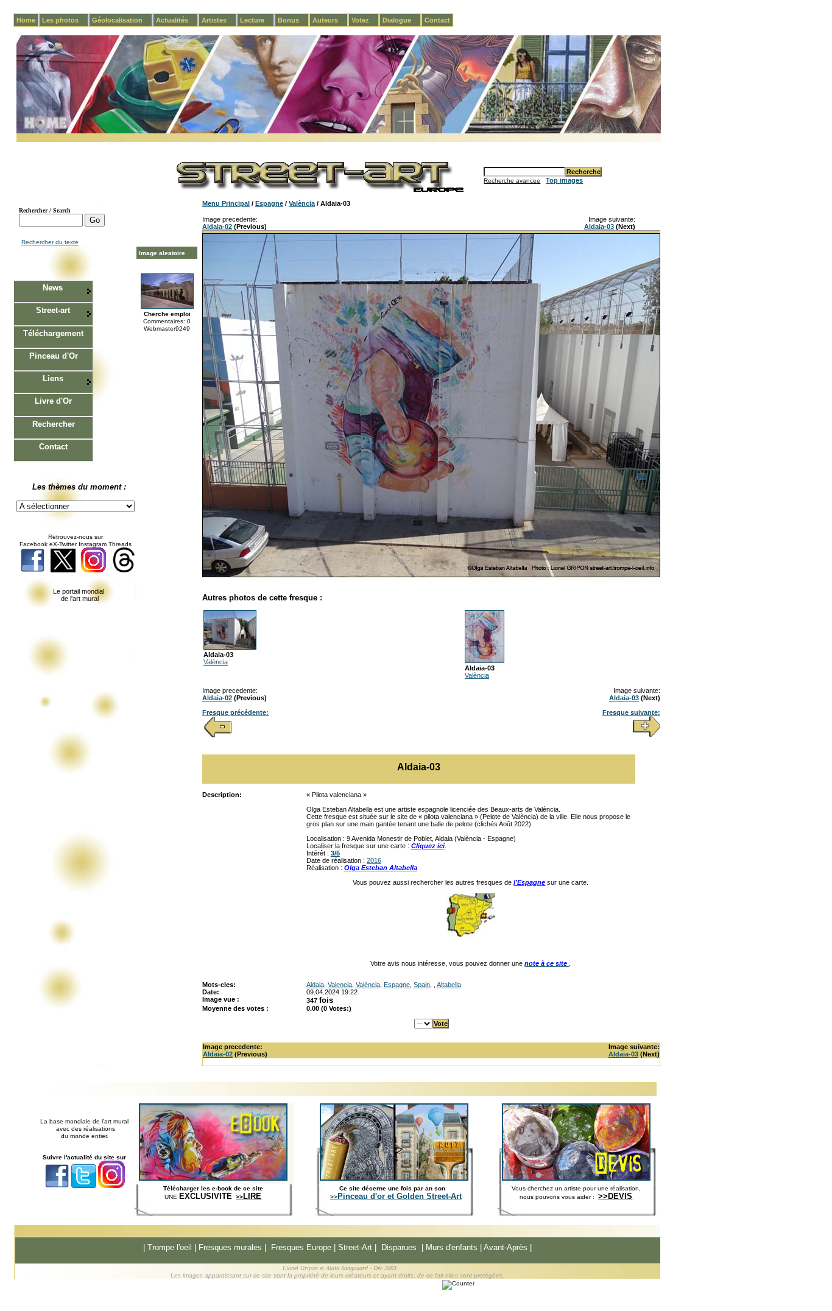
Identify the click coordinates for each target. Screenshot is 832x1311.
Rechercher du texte (50, 242)
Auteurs (330, 20)
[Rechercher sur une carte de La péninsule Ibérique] (470, 934)
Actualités (177, 20)
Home (25, 20)
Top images (564, 180)
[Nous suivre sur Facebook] (32, 570)
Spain (422, 984)
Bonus (293, 20)
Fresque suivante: (631, 712)
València (302, 203)
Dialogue (402, 20)
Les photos (65, 20)
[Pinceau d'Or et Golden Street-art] (394, 1178)
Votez (365, 20)
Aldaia (315, 984)
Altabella (449, 984)
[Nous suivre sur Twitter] (63, 570)
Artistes (219, 20)
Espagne (269, 203)
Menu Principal (226, 203)
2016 (374, 860)
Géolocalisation (122, 20)
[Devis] (576, 1178)
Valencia (340, 984)
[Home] (338, 131)
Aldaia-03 (599, 226)
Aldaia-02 (217, 226)
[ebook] (213, 1178)
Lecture (257, 20)
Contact (437, 20)
